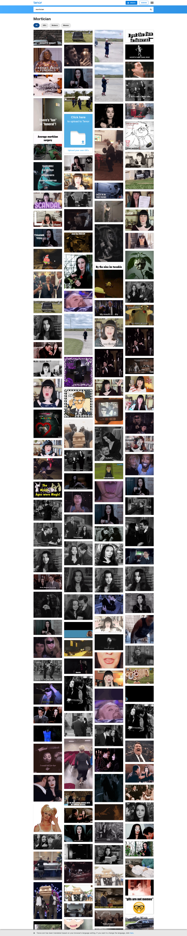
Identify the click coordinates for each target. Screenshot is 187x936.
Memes (66, 25)
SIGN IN (144, 3)
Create (132, 3)
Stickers (55, 25)
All (36, 25)
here (131, 933)
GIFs (44, 25)
